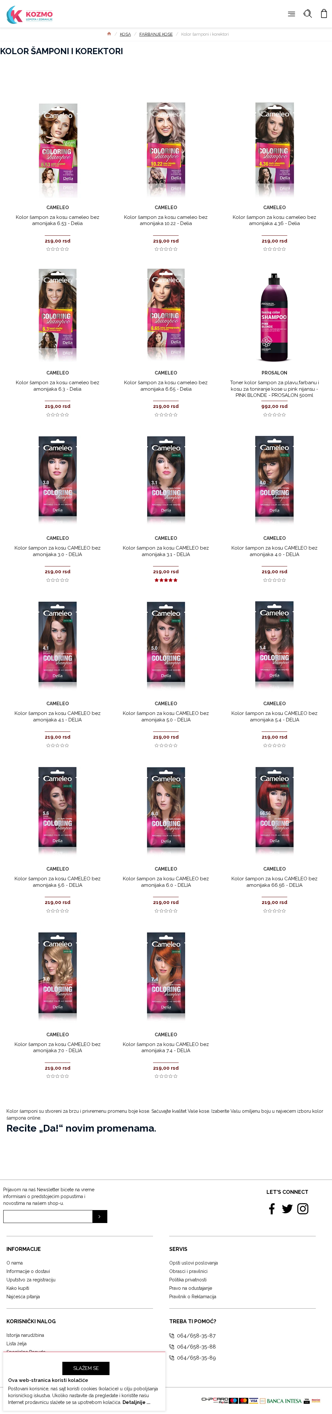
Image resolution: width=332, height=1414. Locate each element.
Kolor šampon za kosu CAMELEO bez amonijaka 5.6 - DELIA (58, 882)
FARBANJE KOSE (156, 34)
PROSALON (274, 372)
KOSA (125, 34)
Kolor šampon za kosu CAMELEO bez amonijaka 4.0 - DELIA (274, 551)
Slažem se (86, 1368)
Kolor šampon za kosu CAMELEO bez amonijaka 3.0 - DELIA (58, 551)
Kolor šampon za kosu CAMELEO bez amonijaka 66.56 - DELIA (274, 882)
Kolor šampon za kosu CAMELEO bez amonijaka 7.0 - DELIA (58, 1047)
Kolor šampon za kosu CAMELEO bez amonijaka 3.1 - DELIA (166, 551)
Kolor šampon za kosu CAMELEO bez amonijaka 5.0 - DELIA (166, 716)
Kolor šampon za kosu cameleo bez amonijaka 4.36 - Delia (274, 220)
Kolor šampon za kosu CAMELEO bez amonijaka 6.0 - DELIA (166, 882)
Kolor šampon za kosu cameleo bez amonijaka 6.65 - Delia (166, 386)
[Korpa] (324, 14)
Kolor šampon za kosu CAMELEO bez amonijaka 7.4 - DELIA (166, 1047)
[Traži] (308, 14)
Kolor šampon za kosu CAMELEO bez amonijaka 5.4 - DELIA (274, 716)
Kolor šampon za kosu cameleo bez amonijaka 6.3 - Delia (57, 386)
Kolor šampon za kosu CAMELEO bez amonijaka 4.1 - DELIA (58, 716)
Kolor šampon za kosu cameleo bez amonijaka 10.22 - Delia (166, 220)
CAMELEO (57, 207)
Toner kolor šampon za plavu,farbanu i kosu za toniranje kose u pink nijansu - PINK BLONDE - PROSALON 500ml (274, 389)
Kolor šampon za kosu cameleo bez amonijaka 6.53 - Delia (57, 220)
